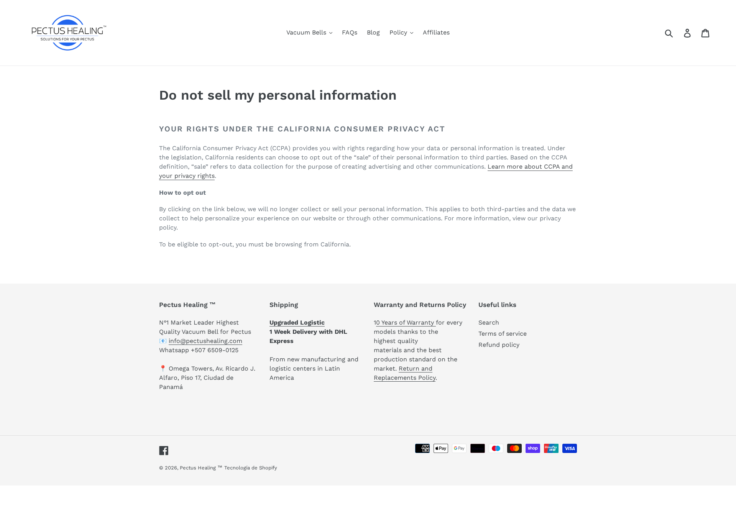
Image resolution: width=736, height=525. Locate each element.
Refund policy (498, 344)
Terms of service (502, 333)
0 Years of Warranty (406, 322)
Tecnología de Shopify (250, 468)
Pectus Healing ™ (201, 468)
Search (488, 322)
